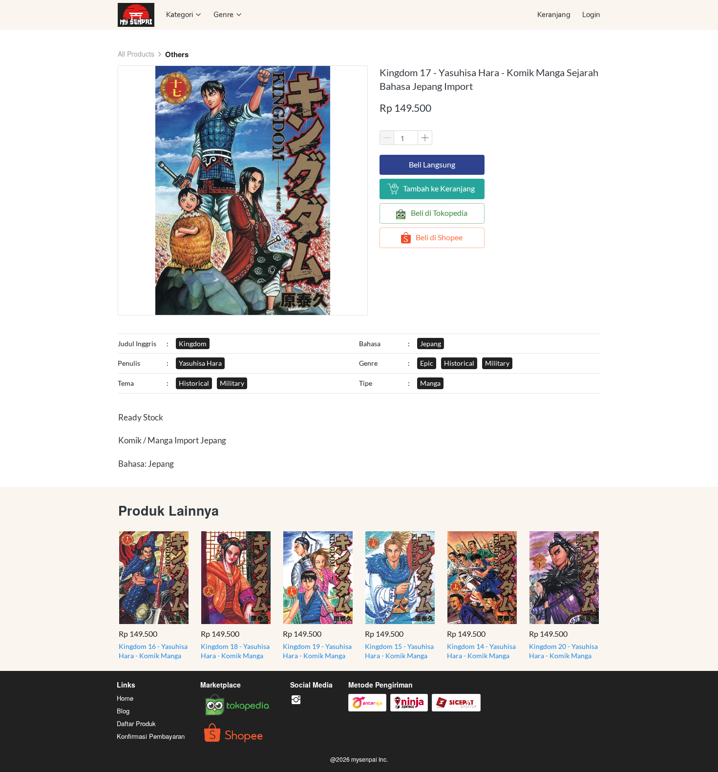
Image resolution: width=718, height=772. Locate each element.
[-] (296, 700)
